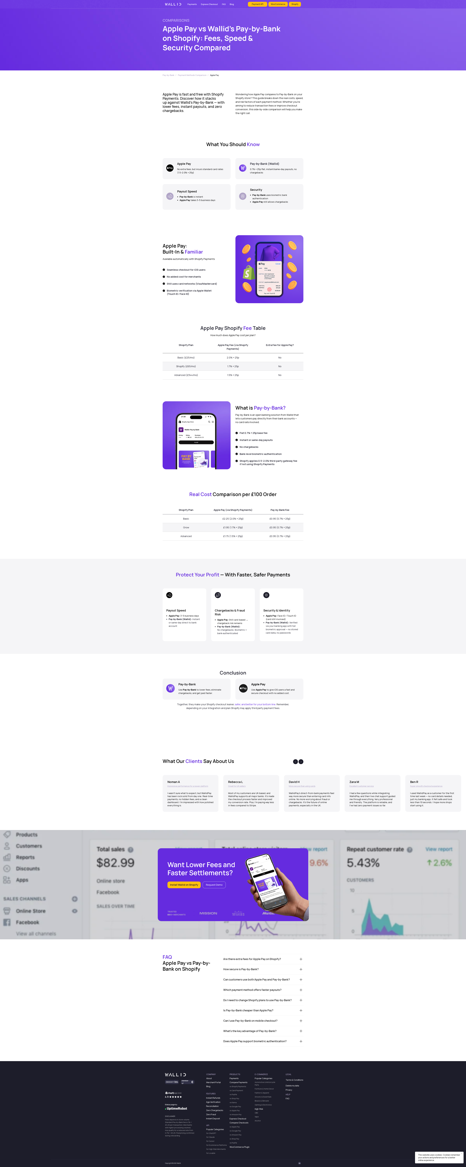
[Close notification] (462, 1153)
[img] (176, 1108)
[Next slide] (301, 761)
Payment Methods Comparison (192, 75)
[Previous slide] (295, 761)
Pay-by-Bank (168, 75)
